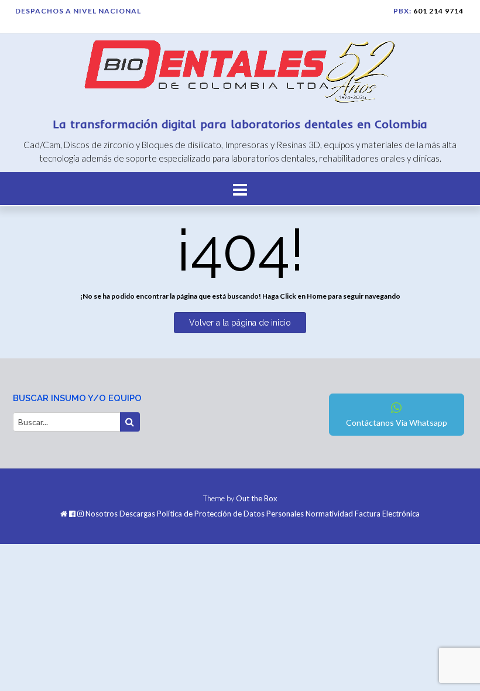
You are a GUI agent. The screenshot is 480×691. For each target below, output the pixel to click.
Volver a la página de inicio (240, 322)
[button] (240, 188)
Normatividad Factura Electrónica (363, 514)
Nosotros (101, 514)
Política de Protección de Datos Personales (230, 514)
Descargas (137, 514)
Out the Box (256, 498)
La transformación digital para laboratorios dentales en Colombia (240, 124)
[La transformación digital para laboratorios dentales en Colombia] (240, 73)
